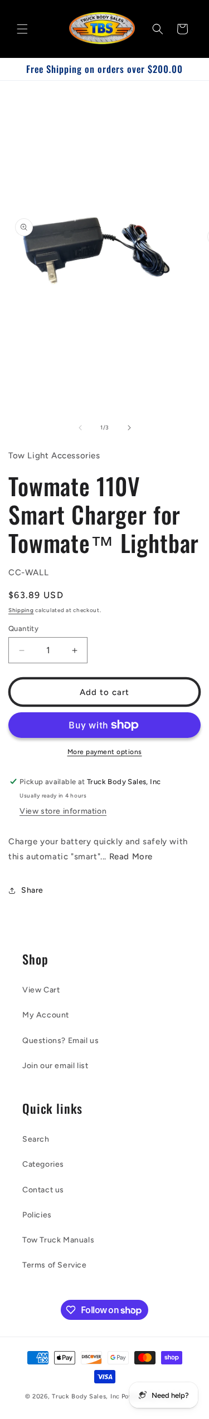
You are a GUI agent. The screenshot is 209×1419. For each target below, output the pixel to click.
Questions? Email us (60, 1040)
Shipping (21, 610)
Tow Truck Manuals (58, 1240)
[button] (22, 29)
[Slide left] (80, 427)
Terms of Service (54, 1265)
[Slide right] (129, 427)
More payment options (104, 752)
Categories (43, 1164)
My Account (45, 1015)
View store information (63, 811)
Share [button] (32, 890)
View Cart (41, 990)
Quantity (23, 628)
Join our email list (55, 1065)
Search (36, 1139)
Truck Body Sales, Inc (86, 1396)
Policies (37, 1215)
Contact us (43, 1190)
